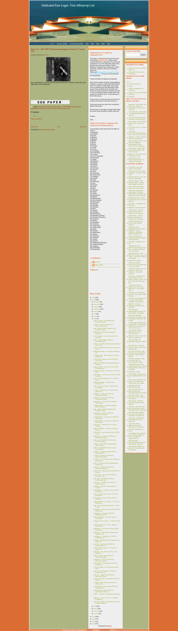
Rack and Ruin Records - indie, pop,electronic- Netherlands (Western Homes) (138, 391)
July (94, 314)
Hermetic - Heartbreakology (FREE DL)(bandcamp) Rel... (105, 452)
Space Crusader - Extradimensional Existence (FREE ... (103, 321)
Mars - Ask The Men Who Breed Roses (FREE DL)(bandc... (104, 440)
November (96, 304)
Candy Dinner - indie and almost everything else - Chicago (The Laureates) (136, 211)
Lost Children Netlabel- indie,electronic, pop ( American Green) (135, 331)
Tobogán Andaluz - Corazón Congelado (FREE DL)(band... (104, 406)
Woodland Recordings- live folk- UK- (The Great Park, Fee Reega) (136, 448)
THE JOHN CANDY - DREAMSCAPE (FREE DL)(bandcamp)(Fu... (106, 602)
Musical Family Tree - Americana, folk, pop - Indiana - (137, 341)
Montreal (60, 108)
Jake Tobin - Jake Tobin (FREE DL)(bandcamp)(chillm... (103, 479)
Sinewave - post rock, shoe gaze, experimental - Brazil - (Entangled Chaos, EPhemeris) (138, 408)
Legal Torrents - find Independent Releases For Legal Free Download (136, 159)
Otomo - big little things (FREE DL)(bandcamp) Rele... (103, 340)
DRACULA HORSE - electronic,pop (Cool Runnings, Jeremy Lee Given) (138, 264)
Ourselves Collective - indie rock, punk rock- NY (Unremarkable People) (137, 360)
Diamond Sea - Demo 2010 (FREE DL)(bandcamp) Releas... (104, 437)
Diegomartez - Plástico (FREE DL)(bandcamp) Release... (103, 413)
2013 (93, 616)
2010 (93, 623)
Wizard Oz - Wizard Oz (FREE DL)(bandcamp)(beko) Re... (103, 467)
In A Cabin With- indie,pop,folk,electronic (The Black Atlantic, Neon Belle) (137, 311)
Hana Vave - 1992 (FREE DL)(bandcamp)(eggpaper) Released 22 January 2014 (56, 107)
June (94, 316)
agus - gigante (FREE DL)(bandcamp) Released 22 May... (104, 329)
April (94, 606)
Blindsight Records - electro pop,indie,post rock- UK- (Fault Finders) (138, 199)
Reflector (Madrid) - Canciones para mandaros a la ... (104, 383)
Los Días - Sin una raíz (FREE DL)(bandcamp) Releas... (103, 456)
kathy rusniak (99, 265)
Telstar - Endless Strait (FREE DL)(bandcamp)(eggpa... (103, 556)
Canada (41, 107)
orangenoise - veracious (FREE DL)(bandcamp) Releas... (104, 514)
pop (65, 108)
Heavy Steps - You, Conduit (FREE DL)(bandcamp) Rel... (104, 475)
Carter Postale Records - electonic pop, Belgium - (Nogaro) (136, 223)
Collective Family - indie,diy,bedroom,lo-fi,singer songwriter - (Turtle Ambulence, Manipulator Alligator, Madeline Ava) (137, 230)
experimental (48, 107)
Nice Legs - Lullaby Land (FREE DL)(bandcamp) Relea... (104, 575)
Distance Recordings (135, 260)
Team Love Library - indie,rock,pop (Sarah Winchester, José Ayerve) (136, 425)
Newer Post (34, 126)
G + (130, 81)
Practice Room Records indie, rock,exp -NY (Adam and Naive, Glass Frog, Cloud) (137, 381)
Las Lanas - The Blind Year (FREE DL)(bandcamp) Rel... (104, 483)
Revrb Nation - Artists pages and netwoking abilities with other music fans (137, 150)
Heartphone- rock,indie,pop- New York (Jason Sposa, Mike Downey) (137, 294)
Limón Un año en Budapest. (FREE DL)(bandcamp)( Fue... (104, 571)
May (94, 318)
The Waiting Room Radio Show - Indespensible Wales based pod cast (138, 113)
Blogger (109, 626)
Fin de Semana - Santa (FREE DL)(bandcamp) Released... (103, 591)
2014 (93, 300)
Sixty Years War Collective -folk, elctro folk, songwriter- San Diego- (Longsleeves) (137, 413)
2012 (93, 619)
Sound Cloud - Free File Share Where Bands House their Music (137, 123)
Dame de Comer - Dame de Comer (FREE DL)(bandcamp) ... (105, 367)
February (96, 611)
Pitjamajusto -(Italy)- (134, 371)
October (95, 306)
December (96, 302)
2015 (93, 297)
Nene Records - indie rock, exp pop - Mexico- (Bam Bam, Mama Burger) (137, 347)
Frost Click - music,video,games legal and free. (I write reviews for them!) (138, 132)
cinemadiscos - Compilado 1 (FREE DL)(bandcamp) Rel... (105, 537)
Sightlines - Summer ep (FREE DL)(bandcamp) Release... (103, 394)
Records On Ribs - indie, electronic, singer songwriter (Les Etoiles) (137, 396)
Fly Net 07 (113, 630)
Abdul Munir (96, 630)
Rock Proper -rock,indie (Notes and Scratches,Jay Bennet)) (136, 402)
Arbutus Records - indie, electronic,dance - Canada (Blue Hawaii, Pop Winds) (136, 182)
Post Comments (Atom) (47, 129)
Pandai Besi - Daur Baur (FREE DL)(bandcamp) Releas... (103, 560)
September (96, 309)
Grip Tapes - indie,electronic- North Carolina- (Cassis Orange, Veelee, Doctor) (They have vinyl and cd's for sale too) (138, 279)
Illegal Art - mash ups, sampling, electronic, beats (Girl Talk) (136, 305)
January (95, 613)
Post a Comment (36, 119)
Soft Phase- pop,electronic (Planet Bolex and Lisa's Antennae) (136, 419)
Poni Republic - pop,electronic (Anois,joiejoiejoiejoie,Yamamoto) (137, 375)
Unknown (98, 262)
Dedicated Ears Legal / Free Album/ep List (68, 5)
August (95, 311)
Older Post (83, 126)
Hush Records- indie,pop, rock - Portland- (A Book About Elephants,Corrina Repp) (138, 299)
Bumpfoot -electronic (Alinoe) (137, 207)
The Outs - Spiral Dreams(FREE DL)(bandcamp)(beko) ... (104, 544)
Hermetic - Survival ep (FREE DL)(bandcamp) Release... (103, 325)
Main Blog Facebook (135, 84)
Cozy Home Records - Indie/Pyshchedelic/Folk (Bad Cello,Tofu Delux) (137, 237)
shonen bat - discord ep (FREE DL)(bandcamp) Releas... (103, 398)
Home (58, 126)
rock (68, 108)
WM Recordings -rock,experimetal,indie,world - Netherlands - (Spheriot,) (137, 442)
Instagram (132, 96)
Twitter (130, 86)
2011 (93, 621)
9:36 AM (46, 55)
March (95, 608)
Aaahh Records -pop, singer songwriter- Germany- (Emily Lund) (137, 172)
